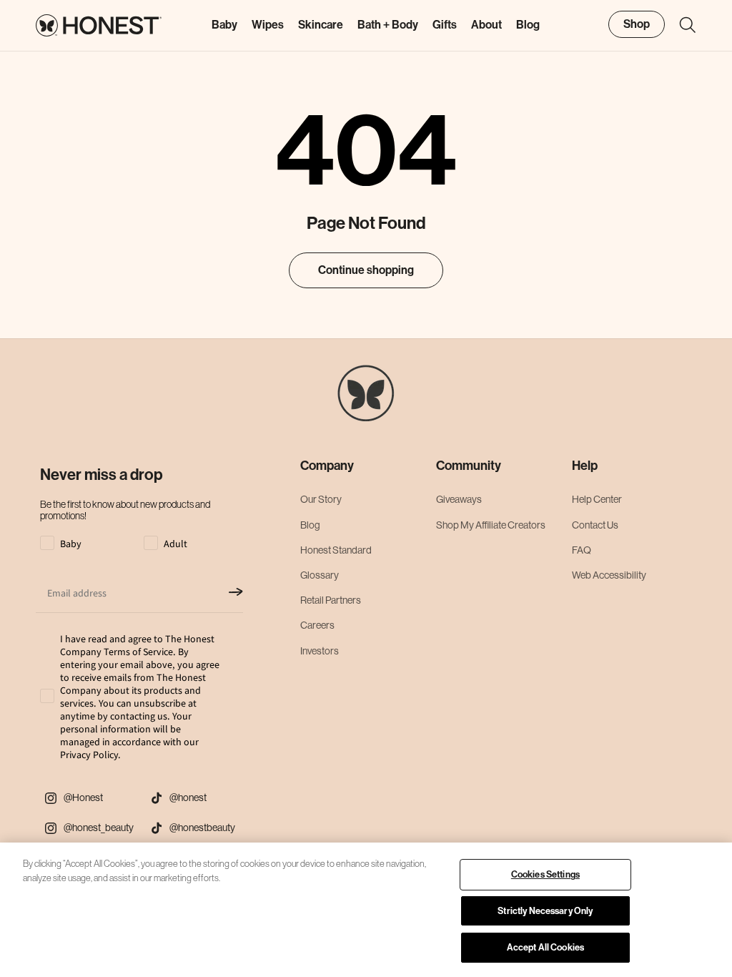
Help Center (597, 499)
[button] (680, 25)
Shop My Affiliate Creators (490, 525)
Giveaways (459, 499)
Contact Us (595, 525)
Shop (636, 24)
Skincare (320, 24)
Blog (310, 525)
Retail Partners (330, 600)
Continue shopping (366, 270)
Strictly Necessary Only (545, 910)
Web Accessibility (609, 575)
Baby (224, 24)
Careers (317, 625)
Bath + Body (387, 24)
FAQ (581, 550)
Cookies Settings (545, 874)
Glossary (319, 575)
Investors (319, 650)
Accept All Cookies (545, 947)
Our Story (321, 499)
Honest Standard (336, 550)
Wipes (268, 24)
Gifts (444, 24)
